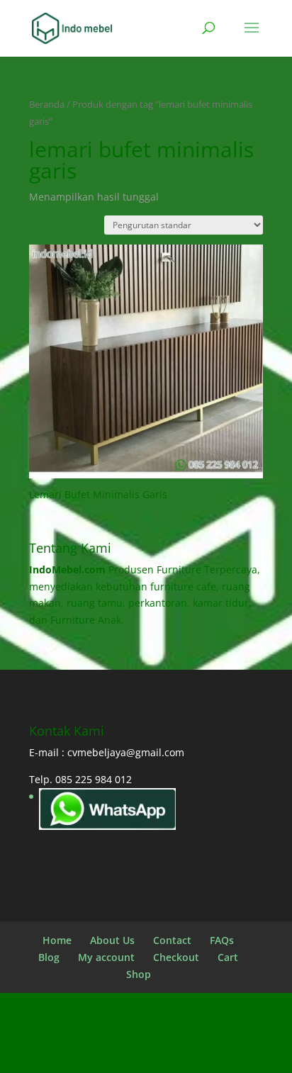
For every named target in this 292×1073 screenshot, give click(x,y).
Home (57, 940)
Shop (138, 974)
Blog (49, 957)
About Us (112, 940)
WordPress (146, 1053)
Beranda (46, 104)
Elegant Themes (143, 1036)
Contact (172, 940)
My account (106, 957)
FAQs (222, 940)
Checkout (176, 957)
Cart (228, 957)
